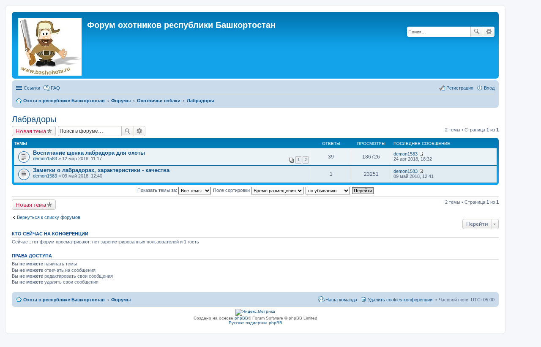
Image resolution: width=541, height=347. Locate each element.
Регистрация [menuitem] (459, 87)
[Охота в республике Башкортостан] (50, 45)
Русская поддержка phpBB (255, 322)
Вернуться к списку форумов (48, 217)
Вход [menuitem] (489, 87)
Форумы (121, 299)
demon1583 (45, 158)
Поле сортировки (232, 190)
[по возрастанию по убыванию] (328, 190)
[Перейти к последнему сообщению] (421, 153)
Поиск (476, 32)
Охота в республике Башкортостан (64, 299)
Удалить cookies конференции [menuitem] (400, 299)
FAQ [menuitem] (55, 87)
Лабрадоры (34, 119)
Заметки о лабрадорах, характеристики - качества (101, 170)
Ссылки (32, 87)
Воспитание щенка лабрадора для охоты (89, 153)
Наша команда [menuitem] (341, 299)
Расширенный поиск (489, 32)
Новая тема (31, 131)
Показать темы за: (157, 190)
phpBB (241, 318)
